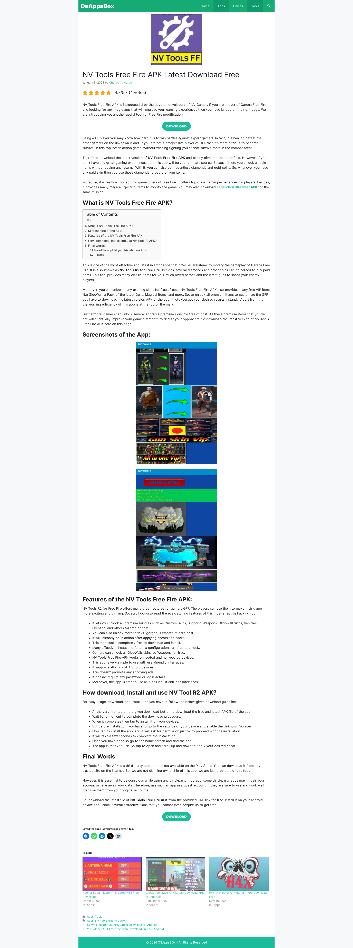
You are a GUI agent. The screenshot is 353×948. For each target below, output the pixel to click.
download (176, 126)
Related (99, 254)
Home (205, 6)
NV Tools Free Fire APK (110, 920)
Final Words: (97, 245)
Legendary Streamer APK (237, 187)
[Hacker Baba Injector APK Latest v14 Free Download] (112, 874)
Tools (255, 6)
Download (176, 817)
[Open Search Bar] (269, 6)
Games (238, 6)
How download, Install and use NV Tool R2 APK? (122, 240)
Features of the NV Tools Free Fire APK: (115, 235)
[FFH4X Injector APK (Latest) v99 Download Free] (238, 874)
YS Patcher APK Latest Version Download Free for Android (125, 929)
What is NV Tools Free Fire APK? (110, 226)
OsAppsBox (97, 6)
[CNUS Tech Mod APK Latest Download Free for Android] (175, 874)
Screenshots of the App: (105, 230)
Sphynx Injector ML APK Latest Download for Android (122, 924)
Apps (221, 6)
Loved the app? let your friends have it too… (121, 250)
